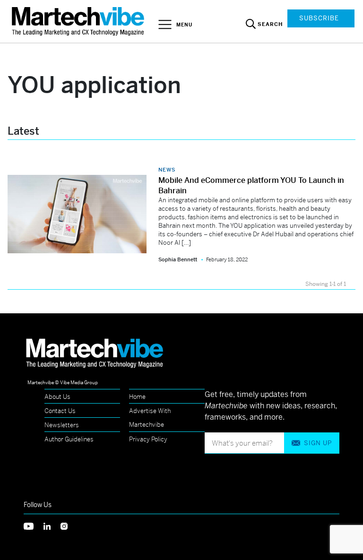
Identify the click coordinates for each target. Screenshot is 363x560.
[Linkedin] (51, 525)
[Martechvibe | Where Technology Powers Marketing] (79, 21)
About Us (57, 397)
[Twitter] (33, 525)
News (166, 169)
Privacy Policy (148, 439)
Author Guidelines (69, 439)
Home (137, 397)
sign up (318, 443)
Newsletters (61, 425)
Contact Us (60, 411)
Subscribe (319, 18)
